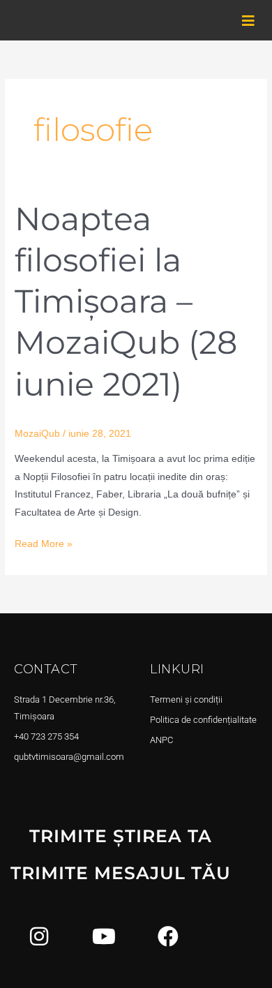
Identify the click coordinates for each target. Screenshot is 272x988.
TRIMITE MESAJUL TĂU (120, 872)
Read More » (44, 542)
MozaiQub (37, 433)
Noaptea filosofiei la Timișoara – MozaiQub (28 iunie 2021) (126, 301)
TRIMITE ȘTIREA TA (120, 835)
